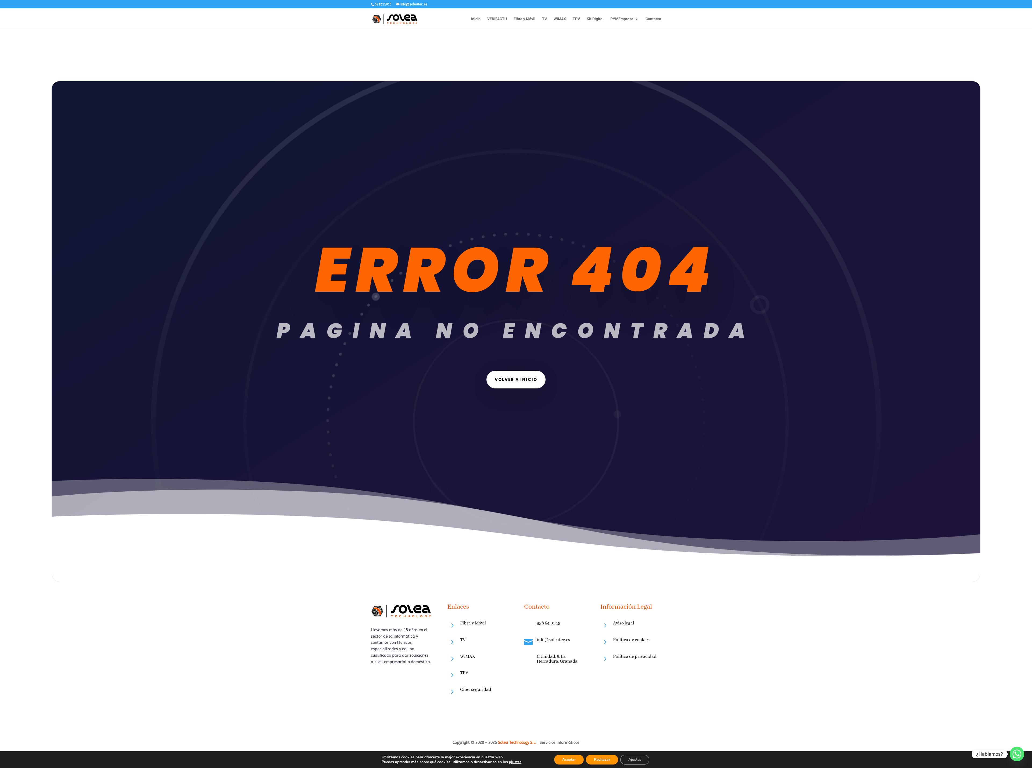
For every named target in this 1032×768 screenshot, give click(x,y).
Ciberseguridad (475, 689)
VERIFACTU (497, 19)
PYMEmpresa (621, 19)
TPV (576, 19)
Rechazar (602, 759)
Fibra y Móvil (524, 19)
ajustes (515, 762)
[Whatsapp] (1017, 754)
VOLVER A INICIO (516, 379)
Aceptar (569, 759)
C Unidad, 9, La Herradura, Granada (557, 659)
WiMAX (560, 19)
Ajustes (634, 759)
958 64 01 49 (548, 623)
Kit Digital (595, 19)
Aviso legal (623, 623)
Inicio (476, 19)
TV (544, 19)
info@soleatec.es (553, 640)
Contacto (653, 19)
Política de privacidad (635, 656)
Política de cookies (631, 640)
